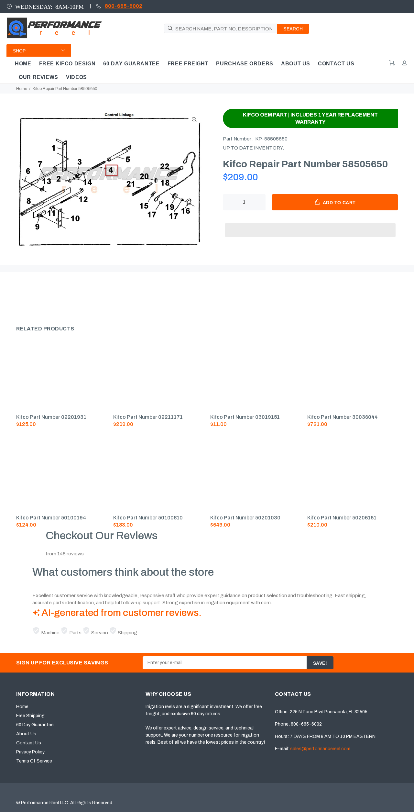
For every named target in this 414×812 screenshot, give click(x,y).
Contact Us (28, 742)
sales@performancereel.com (320, 748)
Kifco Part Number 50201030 (245, 517)
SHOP (19, 50)
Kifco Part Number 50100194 (51, 517)
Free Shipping (30, 715)
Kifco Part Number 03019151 (245, 417)
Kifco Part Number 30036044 (342, 417)
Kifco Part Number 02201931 (51, 417)
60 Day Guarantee (35, 724)
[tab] (16, 296)
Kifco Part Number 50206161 (341, 517)
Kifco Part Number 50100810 (148, 517)
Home (21, 88)
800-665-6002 (123, 6)
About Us (26, 733)
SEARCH (293, 29)
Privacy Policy (30, 752)
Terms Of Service (34, 761)
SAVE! (320, 663)
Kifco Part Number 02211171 (148, 417)
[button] (310, 224)
